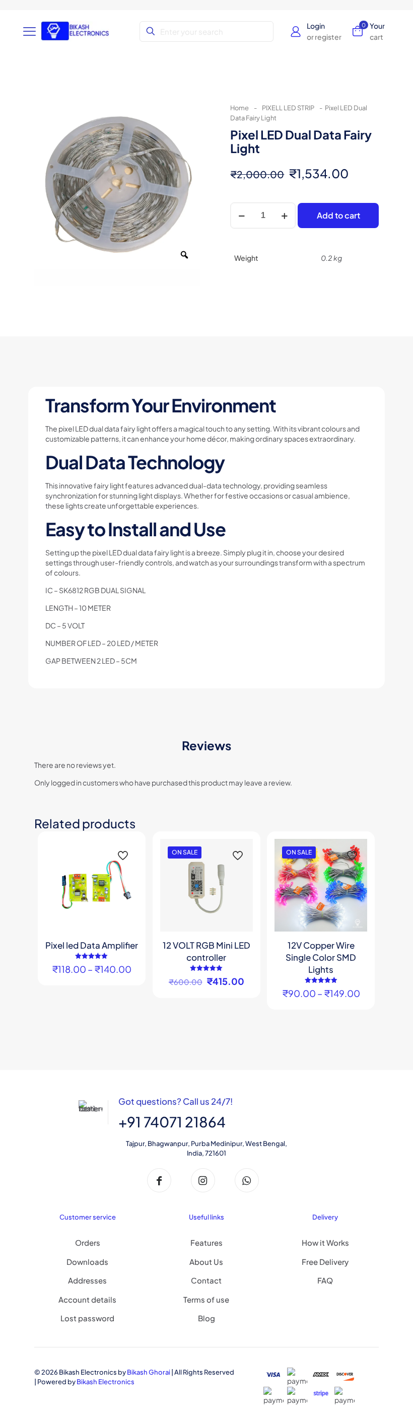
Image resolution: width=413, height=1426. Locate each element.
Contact (206, 1280)
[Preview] (124, 896)
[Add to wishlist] (124, 875)
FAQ (325, 1280)
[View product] (124, 853)
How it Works (325, 1242)
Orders (87, 1242)
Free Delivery (325, 1261)
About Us (206, 1261)
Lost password (87, 1318)
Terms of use (206, 1299)
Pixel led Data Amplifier (91, 945)
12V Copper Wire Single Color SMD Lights (321, 957)
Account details (87, 1299)
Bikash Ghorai (148, 1372)
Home (239, 108)
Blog (206, 1318)
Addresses (87, 1280)
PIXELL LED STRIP (288, 108)
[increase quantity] (284, 215)
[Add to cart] (239, 853)
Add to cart (338, 215)
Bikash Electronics (105, 1382)
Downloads (87, 1261)
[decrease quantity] (241, 215)
